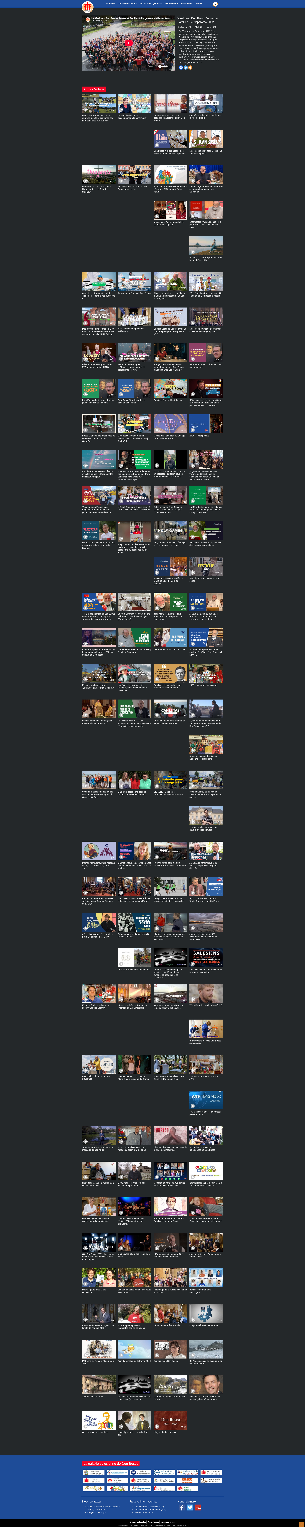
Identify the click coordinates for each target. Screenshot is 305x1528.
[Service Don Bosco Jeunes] (117, 1480)
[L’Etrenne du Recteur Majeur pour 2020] (99, 1341)
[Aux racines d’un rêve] (99, 1376)
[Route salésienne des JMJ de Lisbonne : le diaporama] (206, 736)
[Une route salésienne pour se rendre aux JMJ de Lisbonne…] (134, 772)
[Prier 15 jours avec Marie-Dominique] (99, 1270)
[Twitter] (186, 67)
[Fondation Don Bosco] (140, 1480)
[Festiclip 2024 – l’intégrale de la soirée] (206, 558)
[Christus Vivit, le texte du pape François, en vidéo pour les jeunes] (206, 1198)
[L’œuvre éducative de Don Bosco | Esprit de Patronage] (134, 629)
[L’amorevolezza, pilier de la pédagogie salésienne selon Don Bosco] (170, 95)
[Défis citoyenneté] (140, 1488)
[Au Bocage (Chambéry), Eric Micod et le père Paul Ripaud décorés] (206, 843)
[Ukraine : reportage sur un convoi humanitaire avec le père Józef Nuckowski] (170, 914)
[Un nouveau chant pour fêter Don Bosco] (134, 1234)
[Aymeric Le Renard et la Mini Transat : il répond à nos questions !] (99, 273)
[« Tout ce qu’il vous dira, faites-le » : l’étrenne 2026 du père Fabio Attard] (170, 166)
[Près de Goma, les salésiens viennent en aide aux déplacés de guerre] (206, 772)
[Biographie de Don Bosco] (170, 1412)
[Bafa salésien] (187, 1488)
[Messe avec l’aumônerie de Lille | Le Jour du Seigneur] (170, 202)
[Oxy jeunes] (164, 1488)
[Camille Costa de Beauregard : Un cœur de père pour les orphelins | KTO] (170, 309)
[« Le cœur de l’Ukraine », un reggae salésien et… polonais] (134, 1127)
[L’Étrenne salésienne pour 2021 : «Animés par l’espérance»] (170, 1234)
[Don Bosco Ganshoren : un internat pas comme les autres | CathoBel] (134, 416)
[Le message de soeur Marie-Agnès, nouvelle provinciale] (99, 1198)
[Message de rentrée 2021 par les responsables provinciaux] (170, 1163)
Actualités (110, 3)
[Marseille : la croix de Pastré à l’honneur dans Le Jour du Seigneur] (99, 166)
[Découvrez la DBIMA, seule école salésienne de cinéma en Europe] (134, 878)
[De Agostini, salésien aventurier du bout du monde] (206, 1341)
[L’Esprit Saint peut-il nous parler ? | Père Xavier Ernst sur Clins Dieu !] (134, 487)
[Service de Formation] (164, 1480)
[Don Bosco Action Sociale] (211, 1472)
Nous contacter (168, 1522)
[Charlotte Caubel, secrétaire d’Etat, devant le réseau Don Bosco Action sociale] (134, 843)
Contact (198, 3)
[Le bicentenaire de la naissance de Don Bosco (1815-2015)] (134, 1376)
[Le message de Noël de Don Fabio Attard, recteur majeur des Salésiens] (206, 166)
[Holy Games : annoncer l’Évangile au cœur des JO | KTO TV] (170, 522)
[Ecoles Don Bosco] (93, 1480)
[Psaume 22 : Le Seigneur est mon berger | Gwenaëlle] (206, 237)
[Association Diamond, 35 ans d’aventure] (99, 1056)
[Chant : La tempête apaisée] (170, 1305)
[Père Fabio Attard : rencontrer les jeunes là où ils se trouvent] (99, 380)
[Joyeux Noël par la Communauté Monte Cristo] (206, 1234)
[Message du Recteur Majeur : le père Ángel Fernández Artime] (206, 1376)
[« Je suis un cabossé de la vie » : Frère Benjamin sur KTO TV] (99, 914)
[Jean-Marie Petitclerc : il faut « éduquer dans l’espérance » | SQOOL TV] (170, 594)
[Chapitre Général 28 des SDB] (206, 1305)
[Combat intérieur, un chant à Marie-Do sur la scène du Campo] (134, 1056)
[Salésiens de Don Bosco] (93, 1472)
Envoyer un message (96, 1512)
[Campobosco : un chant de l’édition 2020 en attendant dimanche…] (134, 1198)
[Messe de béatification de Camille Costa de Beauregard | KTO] (206, 309)
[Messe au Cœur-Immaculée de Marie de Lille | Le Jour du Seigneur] (170, 558)
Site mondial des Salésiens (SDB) (149, 1506)
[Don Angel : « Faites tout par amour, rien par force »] (134, 1163)
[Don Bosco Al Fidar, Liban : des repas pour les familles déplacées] (170, 131)
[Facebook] (181, 67)
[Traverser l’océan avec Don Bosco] (134, 273)
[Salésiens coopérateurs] (140, 1472)
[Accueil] (88, 7)
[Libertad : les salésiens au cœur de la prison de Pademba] (170, 1127)
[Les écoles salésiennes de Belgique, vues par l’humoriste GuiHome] (134, 665)
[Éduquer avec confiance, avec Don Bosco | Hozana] (134, 914)
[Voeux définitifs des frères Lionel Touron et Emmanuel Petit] (170, 1056)
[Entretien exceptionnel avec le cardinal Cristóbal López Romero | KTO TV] (206, 629)
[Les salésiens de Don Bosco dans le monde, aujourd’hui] (206, 950)
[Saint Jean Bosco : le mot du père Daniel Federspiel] (99, 1163)
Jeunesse (158, 3)
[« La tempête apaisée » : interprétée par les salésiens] (134, 1305)
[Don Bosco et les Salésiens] (99, 1412)
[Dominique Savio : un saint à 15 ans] (134, 1412)
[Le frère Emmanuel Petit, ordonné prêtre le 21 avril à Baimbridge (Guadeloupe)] (134, 594)
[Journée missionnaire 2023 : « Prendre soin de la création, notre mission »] (206, 914)
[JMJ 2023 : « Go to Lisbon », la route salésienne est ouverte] (170, 985)
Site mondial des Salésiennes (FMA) (150, 1509)
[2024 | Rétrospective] (206, 416)
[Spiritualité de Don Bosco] (170, 1341)
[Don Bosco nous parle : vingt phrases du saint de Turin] (170, 665)
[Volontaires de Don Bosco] (164, 1472)
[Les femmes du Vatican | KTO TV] (170, 629)
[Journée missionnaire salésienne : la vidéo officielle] (206, 95)
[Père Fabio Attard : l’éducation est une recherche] (206, 344)
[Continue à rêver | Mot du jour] (170, 380)
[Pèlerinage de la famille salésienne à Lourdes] (170, 1270)
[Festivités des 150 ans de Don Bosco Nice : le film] (134, 166)
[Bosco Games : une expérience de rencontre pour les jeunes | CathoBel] (99, 416)
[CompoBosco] (117, 1488)
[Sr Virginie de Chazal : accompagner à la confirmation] (134, 95)
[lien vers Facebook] (182, 1506)
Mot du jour (145, 3)
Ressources (186, 3)
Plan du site (153, 1522)
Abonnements (171, 3)
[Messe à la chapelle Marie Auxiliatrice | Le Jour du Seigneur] (99, 665)
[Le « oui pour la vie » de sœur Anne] (206, 1056)
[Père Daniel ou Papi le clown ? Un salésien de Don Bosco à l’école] (206, 273)
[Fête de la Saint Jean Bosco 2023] (134, 950)
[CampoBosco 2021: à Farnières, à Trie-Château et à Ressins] (206, 1163)
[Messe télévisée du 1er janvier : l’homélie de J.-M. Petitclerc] (134, 985)
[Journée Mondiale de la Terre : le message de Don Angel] (99, 1127)
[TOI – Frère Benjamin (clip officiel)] (206, 985)
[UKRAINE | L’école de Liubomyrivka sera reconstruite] (170, 772)
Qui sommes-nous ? (127, 3)
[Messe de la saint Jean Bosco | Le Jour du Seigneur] (206, 131)
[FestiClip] (93, 1488)
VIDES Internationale (144, 1512)
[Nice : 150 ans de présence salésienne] (134, 309)
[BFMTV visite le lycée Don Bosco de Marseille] (206, 1021)
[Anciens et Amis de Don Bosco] (187, 1472)
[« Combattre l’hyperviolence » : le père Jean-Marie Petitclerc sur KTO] (206, 202)
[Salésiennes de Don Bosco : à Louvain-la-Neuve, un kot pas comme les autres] (170, 487)
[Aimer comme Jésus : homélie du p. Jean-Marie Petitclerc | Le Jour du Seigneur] (170, 273)
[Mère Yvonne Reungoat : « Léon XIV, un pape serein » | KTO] (99, 344)
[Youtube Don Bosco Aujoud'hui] (198, 1506)
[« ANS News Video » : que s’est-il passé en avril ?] (206, 1092)
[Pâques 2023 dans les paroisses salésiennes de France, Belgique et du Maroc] (99, 878)
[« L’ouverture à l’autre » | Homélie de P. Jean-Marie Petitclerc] (206, 522)
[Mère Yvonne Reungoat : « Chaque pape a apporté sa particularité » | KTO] (134, 344)
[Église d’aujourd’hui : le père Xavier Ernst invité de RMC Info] (206, 878)
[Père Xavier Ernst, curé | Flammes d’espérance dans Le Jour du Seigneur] (99, 522)
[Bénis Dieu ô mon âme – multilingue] (206, 1270)
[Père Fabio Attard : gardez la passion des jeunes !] (134, 380)
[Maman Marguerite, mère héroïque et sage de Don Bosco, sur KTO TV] (99, 843)
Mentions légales (138, 1522)
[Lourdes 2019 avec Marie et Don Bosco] (170, 1376)
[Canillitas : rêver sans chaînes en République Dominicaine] (170, 701)
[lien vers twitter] (190, 1506)
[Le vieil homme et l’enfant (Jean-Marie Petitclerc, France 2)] (99, 701)
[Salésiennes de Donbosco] (117, 1472)
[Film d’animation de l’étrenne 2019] (134, 1341)
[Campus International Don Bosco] (187, 1480)
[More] (190, 67)
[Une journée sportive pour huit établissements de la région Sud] (170, 878)
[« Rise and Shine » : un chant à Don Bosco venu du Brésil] (170, 1198)
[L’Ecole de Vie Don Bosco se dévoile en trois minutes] (206, 807)
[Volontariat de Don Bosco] (211, 1480)
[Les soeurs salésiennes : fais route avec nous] (134, 1270)
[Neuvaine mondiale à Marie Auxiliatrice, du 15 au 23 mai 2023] (170, 843)
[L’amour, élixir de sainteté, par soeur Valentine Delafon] (99, 985)
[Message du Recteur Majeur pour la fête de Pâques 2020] (99, 1305)
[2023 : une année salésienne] (206, 665)
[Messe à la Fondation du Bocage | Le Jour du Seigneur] (170, 416)
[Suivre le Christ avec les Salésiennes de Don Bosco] (206, 1127)
